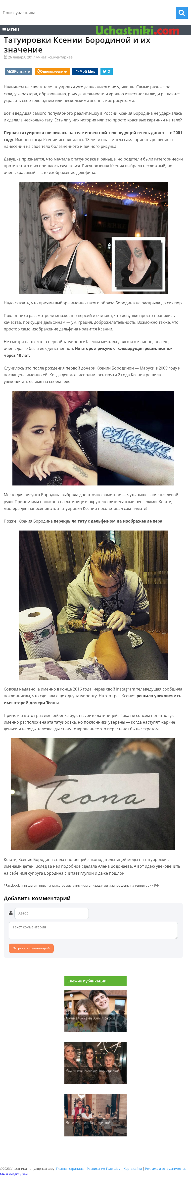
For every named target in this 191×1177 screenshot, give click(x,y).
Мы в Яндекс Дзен (14, 1174)
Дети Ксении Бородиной (88, 1122)
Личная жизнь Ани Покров (90, 1018)
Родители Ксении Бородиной (93, 1070)
